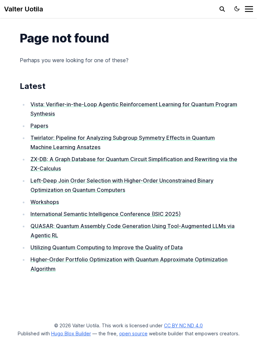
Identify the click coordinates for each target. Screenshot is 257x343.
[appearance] (237, 9)
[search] (222, 9)
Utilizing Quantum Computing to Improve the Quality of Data (106, 247)
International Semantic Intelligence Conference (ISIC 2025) (105, 214)
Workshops (44, 202)
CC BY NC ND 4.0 (183, 325)
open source (133, 333)
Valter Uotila (23, 9)
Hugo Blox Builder (71, 333)
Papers (39, 125)
